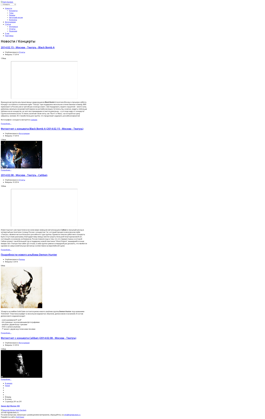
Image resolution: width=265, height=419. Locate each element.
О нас (7, 33)
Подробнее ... (6, 124)
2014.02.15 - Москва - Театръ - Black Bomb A (28, 47)
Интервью (13, 26)
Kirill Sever (20, 417)
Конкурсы (13, 20)
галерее (34, 120)
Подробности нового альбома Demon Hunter (29, 254)
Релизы (12, 15)
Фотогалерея (10, 22)
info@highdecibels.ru (72, 415)
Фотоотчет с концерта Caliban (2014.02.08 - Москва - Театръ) (38, 338)
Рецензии (13, 31)
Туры (11, 13)
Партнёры (9, 36)
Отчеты (12, 29)
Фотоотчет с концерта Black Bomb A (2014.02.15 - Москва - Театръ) (42, 128)
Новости (8, 8)
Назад (7, 385)
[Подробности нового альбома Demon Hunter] (21, 307)
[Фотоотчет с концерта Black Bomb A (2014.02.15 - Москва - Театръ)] (21, 168)
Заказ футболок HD (10, 406)
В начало (8, 383)
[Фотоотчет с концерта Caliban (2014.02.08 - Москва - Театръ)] (21, 377)
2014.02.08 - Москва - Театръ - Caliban (24, 175)
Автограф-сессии (16, 17)
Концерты (13, 11)
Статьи (8, 24)
